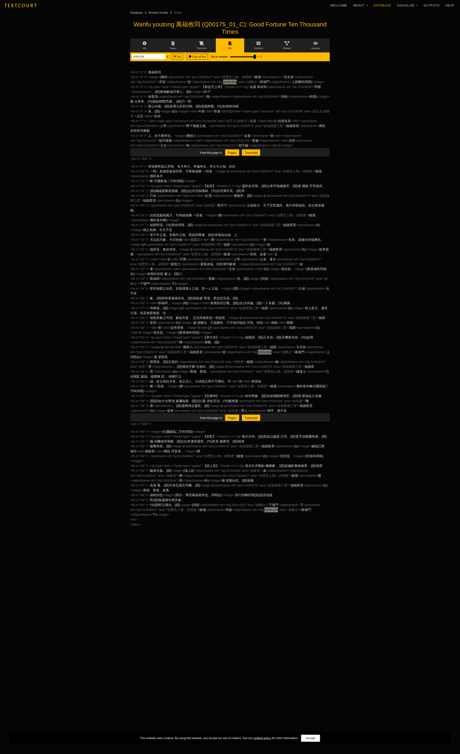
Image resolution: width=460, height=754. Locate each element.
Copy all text (198, 56)
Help (449, 5)
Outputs (432, 5)
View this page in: (211, 152)
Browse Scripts (158, 12)
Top (178, 56)
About (359, 5)
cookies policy (262, 738)
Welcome (338, 5)
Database (382, 5)
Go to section (219, 56)
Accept (310, 738)
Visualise (406, 5)
